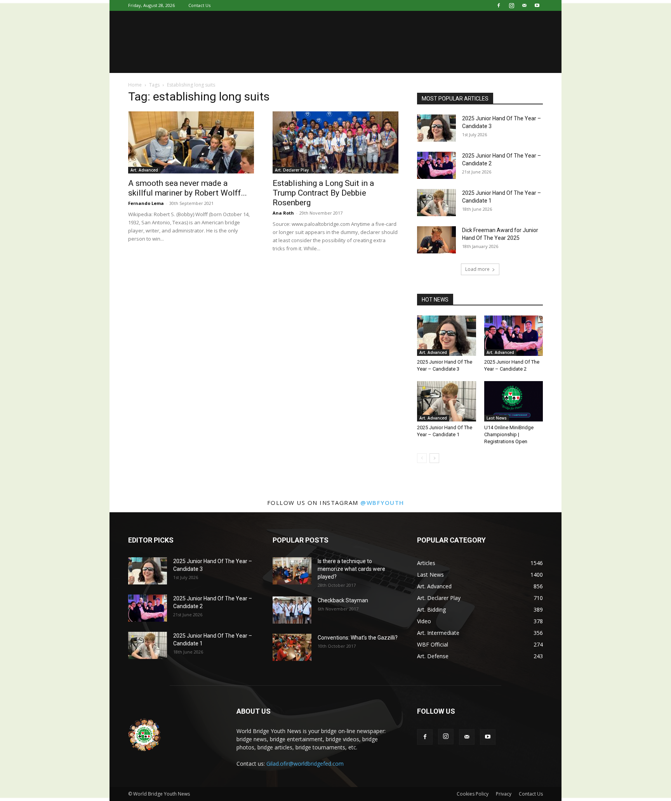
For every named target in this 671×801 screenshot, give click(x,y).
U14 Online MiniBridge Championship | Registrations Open (509, 434)
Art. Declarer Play (292, 170)
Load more (477, 269)
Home (135, 84)
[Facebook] (498, 5)
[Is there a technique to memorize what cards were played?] (292, 570)
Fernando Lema (146, 203)
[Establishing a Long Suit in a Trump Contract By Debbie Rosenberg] (335, 142)
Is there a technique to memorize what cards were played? (351, 569)
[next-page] (434, 458)
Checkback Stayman (343, 600)
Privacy (503, 794)
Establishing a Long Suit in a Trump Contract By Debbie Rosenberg (323, 193)
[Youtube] (537, 5)
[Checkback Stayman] (292, 610)
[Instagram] (511, 5)
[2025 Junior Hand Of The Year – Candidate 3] (436, 128)
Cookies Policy (472, 794)
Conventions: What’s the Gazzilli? (358, 638)
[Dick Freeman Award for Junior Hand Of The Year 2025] (436, 239)
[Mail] (524, 5)
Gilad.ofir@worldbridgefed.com (305, 763)
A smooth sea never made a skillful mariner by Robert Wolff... (187, 188)
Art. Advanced (144, 170)
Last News (497, 418)
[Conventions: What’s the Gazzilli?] (292, 647)
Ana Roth (283, 213)
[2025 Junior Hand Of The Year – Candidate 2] (436, 165)
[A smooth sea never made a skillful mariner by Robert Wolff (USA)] (191, 142)
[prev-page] (422, 458)
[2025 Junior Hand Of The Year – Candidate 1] (436, 202)
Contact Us (199, 5)
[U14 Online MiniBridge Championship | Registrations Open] (513, 401)
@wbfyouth (382, 502)
